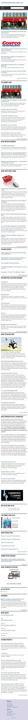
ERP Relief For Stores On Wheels (9, 125)
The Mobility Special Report (8, 145)
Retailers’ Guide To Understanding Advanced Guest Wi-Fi (13, 214)
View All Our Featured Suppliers (21, 331)
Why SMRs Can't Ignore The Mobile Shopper (10, 539)
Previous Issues (10, 704)
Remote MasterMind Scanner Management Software (12, 643)
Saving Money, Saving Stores (8, 402)
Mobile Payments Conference (8, 625)
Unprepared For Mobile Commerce (9, 116)
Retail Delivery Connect (6, 620)
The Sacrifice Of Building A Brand (9, 390)
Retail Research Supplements (12, 707)
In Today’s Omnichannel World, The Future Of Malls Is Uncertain (13, 71)
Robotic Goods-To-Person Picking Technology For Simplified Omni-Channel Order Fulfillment (13, 258)
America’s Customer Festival (8, 630)
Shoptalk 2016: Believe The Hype (9, 373)
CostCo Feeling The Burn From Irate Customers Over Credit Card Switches (14, 49)
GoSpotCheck (4, 282)
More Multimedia (24, 610)
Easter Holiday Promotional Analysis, (10, 263)
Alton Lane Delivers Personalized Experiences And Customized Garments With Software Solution (12, 599)
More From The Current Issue (22, 138)
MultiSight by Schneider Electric (9, 324)
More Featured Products (23, 695)
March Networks (5, 294)
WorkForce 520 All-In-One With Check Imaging (11, 660)
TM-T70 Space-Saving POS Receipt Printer (10, 672)
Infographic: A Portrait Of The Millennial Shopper (13, 272)
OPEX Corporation (5, 303)
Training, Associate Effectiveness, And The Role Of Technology (13, 201)
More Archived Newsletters (22, 551)
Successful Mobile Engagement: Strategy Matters (13, 226)
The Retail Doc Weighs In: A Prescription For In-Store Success (14, 267)
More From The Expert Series (22, 246)
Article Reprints (10, 711)
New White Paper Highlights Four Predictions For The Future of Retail (13, 57)
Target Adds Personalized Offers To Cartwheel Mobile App (12, 65)
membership (22, 455)
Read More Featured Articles (22, 78)
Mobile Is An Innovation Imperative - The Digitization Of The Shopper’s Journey (14, 162)
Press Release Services (11, 713)
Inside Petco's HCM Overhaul (7, 542)
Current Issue (9, 703)
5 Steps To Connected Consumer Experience (10, 536)
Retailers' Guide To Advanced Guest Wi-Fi (10, 549)
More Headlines (24, 564)
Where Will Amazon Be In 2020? (8, 545)
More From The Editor (23, 412)
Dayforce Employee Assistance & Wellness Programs (12, 684)
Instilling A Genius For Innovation (9, 109)
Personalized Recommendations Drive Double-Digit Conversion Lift (13, 32)
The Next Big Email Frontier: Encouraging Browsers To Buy (13, 189)
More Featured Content (23, 275)
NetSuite (3, 313)
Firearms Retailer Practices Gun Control (11, 133)
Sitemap (13, 717)
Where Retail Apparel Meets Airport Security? (12, 361)
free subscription (13, 455)
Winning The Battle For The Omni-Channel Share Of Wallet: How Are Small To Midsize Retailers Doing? (13, 153)
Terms (16, 717)
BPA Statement (10, 715)
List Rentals (9, 712)
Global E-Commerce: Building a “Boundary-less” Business (13, 236)
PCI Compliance (4, 653)
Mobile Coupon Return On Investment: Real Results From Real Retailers (13, 253)
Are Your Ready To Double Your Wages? (10, 352)
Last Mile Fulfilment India (7, 615)
